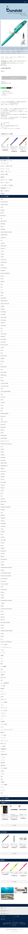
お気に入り (15, 87)
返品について (3, 81)
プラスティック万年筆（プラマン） (18, 51)
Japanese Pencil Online (15, 931)
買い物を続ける (4, 94)
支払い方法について (9, 922)
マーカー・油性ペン (20, 49)
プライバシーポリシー (14, 923)
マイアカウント (3, 916)
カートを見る (17, 916)
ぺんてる (8, 51)
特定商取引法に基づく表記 (6, 83)
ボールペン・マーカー (10, 49)
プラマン (19, 53)
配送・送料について (16, 922)
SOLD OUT (14, 78)
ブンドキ (10, 931)
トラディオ (14, 53)
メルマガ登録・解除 (22, 923)
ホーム (3, 49)
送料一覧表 (3, 800)
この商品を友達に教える (6, 91)
